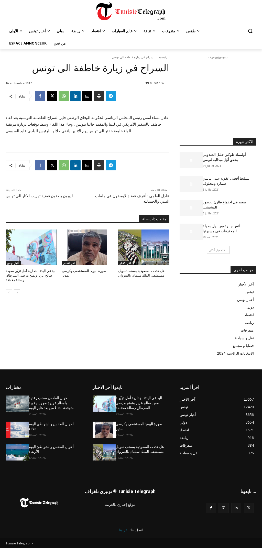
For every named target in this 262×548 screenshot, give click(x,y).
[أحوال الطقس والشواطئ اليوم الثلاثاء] (17, 430)
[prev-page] (9, 292)
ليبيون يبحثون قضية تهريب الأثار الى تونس (39, 196)
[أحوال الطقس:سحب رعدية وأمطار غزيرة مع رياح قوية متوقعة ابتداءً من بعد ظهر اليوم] (17, 404)
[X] (52, 96)
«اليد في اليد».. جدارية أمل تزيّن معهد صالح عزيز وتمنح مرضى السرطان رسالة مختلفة (31, 275)
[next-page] (17, 292)
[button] (250, 31)
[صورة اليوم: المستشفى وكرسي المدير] (87, 247)
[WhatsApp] (64, 96)
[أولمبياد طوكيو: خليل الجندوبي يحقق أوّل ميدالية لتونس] (191, 160)
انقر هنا (124, 530)
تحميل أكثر (216, 250)
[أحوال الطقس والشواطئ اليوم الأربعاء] (17, 452)
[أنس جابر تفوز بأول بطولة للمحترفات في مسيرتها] (191, 232)
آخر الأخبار (69, 263)
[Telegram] (111, 96)
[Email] (87, 96)
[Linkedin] (75, 96)
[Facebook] (40, 96)
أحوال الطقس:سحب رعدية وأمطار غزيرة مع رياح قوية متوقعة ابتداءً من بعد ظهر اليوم (51, 403)
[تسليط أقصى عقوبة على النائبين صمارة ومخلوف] (191, 184)
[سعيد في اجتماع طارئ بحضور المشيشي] (191, 208)
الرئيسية (164, 57)
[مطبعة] (99, 96)
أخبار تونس (13, 263)
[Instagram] (223, 508)
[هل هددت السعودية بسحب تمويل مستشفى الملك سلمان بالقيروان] (143, 247)
